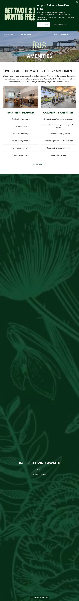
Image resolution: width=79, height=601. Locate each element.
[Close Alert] (77, 2)
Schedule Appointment (41, 597)
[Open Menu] (73, 35)
